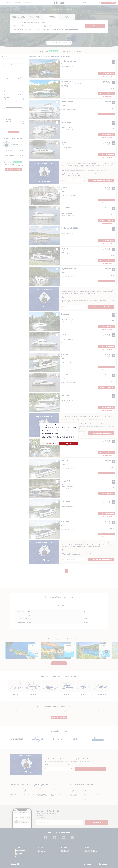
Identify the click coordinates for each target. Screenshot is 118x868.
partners (49, 427)
